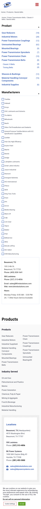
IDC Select (8, 250)
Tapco (7, 226)
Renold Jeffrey (10, 246)
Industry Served (10, 371)
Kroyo (7, 107)
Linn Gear (8, 222)
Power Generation (9, 390)
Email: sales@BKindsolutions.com (18, 283)
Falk (6, 218)
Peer (6, 234)
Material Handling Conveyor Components (9, 351)
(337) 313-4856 (18, 445)
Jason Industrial (10, 170)
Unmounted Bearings (11, 44)
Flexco (7, 186)
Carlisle (7, 138)
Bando (7, 154)
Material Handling (9, 410)
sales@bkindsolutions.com (21, 466)
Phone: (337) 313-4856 (13, 279)
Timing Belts (8, 67)
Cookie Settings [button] (10, 504)
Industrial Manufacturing (12, 406)
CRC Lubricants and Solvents (15, 111)
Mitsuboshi (8, 119)
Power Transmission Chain (14, 56)
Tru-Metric (8, 115)
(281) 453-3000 (18, 460)
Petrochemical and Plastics (13, 382)
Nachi (7, 123)
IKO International (11, 182)
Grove (7, 206)
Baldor (7, 230)
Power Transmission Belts (16, 17)
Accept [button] (22, 504)
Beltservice (8, 238)
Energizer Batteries (11, 178)
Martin (7, 150)
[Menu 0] (37, 4)
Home (3, 12)
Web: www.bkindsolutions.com (16, 286)
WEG (6, 242)
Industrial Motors (9, 36)
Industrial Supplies (10, 84)
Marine (4, 386)
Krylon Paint (9, 146)
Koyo (6, 198)
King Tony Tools (10, 194)
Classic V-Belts (9, 64)
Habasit (7, 103)
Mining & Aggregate (10, 398)
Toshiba (7, 99)
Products (10, 12)
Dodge (7, 158)
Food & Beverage (8, 402)
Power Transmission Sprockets (16, 52)
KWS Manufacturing (12, 254)
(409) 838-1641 (16, 272)
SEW (6, 190)
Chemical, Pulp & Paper (11, 394)
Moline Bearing (10, 210)
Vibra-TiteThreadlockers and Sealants (18, 127)
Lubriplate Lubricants (12, 162)
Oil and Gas (6, 378)
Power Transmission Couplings (16, 40)
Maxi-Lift (8, 214)
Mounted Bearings (10, 48)
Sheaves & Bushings (11, 74)
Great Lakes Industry (12, 166)
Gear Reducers (8, 33)
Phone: (7, 272)
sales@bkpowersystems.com (22, 469)
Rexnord (7, 174)
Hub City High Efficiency (13, 142)
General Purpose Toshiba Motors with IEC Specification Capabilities (19, 132)
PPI (6, 202)
